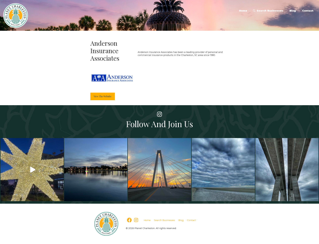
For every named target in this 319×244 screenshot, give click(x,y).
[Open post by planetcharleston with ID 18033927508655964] (95, 169)
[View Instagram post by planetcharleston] (61, 199)
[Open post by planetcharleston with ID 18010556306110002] (32, 169)
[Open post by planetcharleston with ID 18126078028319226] (159, 169)
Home (243, 10)
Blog (292, 10)
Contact (307, 10)
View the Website (103, 96)
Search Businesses (270, 10)
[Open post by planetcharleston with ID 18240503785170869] (223, 169)
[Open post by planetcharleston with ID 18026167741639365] (287, 169)
